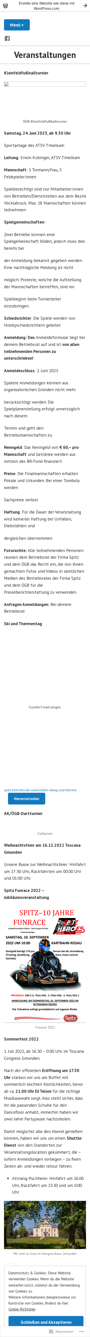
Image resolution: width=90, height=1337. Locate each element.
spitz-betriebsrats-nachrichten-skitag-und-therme (40, 790)
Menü (20, 25)
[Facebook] (7, 38)
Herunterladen (26, 798)
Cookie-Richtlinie (21, 1309)
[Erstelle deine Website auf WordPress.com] (45, 5)
